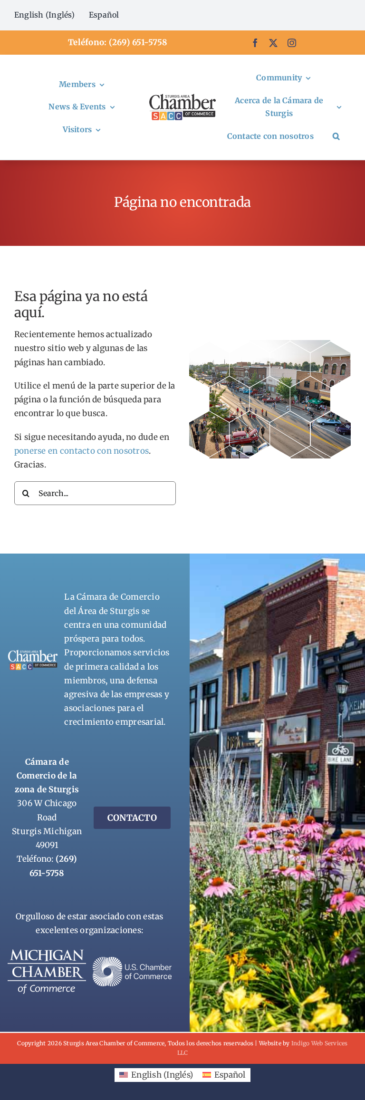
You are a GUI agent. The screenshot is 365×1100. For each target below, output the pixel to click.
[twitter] (273, 43)
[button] (336, 136)
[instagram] (292, 43)
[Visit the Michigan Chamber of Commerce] (47, 953)
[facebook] (255, 43)
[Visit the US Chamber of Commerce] (132, 960)
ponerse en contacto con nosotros (81, 451)
